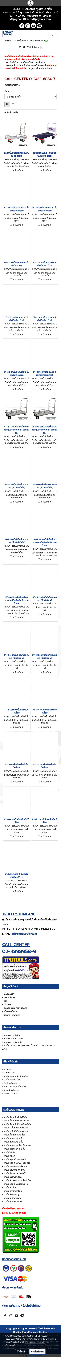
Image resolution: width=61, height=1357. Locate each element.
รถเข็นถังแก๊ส (10, 1187)
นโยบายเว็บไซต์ (11, 1011)
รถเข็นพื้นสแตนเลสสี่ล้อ (15, 1134)
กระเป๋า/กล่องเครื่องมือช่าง (16, 1086)
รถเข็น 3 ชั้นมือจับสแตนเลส (16, 1131)
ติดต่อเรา (8, 1004)
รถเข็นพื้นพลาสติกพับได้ (15, 1173)
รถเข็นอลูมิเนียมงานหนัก (15, 1159)
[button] (50, 34)
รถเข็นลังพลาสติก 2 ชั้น (14, 1169)
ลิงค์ (6, 1001)
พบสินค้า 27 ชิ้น (11, 112)
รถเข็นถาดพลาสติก (13, 1177)
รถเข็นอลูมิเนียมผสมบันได (16, 1184)
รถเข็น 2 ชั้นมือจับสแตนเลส (16, 1127)
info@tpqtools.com (24, 933)
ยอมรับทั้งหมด (37, 1351)
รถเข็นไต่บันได (10, 1152)
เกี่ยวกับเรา (9, 993)
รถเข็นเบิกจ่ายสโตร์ (13, 1191)
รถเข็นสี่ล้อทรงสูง (12, 1194)
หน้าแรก (7, 1069)
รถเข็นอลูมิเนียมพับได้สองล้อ (17, 1162)
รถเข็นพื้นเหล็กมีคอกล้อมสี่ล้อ (17, 1124)
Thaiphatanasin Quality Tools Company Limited (34, 1330)
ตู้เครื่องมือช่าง (10, 1083)
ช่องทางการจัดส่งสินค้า (14, 1038)
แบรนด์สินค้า (10, 1072)
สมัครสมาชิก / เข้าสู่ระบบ (15, 1008)
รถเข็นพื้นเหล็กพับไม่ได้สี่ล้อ (16, 1120)
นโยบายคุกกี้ (10, 1345)
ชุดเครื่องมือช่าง (11, 1090)
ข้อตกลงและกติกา (12, 1015)
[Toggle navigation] (57, 34)
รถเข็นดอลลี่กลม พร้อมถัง (15, 1166)
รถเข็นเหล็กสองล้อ (12, 1198)
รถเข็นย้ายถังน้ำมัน (12, 1079)
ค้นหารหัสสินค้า (11, 1093)
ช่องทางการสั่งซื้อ (12, 1035)
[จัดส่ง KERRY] (17, 1296)
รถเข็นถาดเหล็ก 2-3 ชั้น (14, 1148)
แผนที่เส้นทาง (10, 997)
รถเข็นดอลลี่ (9, 1155)
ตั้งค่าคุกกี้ (21, 1351)
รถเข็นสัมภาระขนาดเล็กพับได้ (17, 1180)
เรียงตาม (8, 91)
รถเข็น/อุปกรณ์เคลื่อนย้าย (16, 1076)
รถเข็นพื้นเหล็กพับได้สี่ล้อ (15, 1117)
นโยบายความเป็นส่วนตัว (35, 1342)
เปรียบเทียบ (18, 170)
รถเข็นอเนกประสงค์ (13, 1201)
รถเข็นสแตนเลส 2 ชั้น (13, 1138)
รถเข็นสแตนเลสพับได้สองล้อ (17, 1145)
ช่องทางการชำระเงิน (13, 1042)
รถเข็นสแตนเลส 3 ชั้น (13, 1141)
